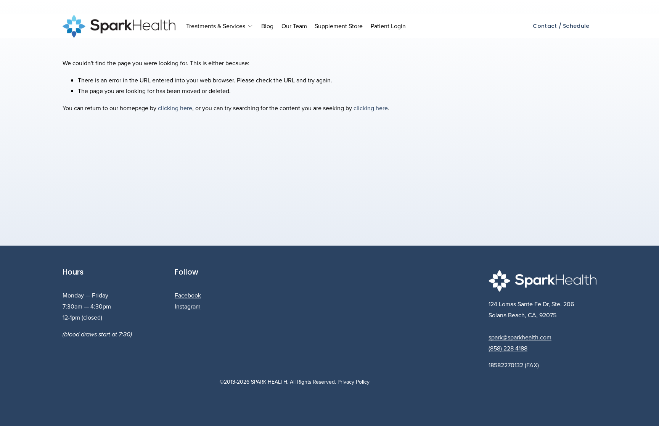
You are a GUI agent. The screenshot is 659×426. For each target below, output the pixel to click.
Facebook (188, 295)
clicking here (175, 108)
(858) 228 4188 (508, 348)
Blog (267, 26)
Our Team (294, 26)
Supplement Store (339, 26)
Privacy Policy (354, 382)
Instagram (188, 306)
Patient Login (388, 26)
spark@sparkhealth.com (520, 337)
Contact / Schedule (561, 26)
